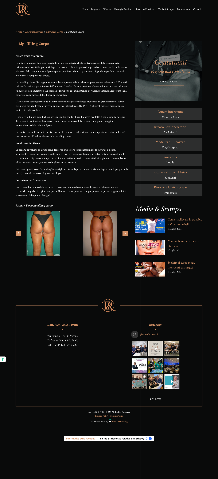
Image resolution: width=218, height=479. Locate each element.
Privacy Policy (101, 415)
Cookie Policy (116, 415)
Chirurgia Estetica (34, 31)
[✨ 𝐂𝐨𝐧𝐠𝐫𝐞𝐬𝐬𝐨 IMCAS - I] (171, 365)
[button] (124, 9)
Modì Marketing (120, 421)
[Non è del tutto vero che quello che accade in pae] (139, 348)
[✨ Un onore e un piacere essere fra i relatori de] (155, 348)
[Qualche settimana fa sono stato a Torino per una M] (155, 381)
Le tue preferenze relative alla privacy (122, 438)
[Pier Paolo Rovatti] (23, 9)
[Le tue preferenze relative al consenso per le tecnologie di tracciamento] (3, 359)
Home (19, 31)
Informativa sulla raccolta (80, 438)
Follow (155, 399)
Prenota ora (169, 81)
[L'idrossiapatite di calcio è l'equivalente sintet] (171, 381)
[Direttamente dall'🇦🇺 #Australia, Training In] (139, 381)
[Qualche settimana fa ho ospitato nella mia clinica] (155, 365)
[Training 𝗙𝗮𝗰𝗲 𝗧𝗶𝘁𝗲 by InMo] (171, 348)
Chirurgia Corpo (54, 31)
